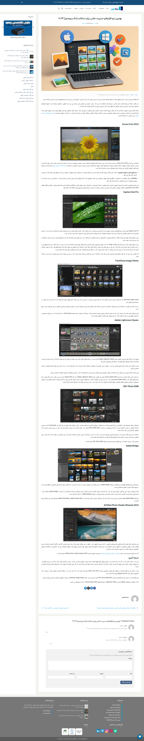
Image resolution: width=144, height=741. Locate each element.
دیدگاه (130, 658)
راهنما (76, 9)
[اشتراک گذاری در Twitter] (91, 588)
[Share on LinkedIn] (85, 588)
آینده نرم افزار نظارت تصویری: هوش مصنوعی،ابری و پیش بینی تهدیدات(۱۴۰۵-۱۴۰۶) (15, 72)
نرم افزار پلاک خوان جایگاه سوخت (24, 92)
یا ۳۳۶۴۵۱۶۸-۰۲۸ (58, 2)
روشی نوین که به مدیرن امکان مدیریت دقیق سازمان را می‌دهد (16, 61)
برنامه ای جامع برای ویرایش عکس (110, 554)
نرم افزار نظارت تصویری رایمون (113, 710)
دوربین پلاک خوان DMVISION (113, 720)
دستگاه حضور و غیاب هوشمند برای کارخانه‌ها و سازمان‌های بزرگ (17, 56)
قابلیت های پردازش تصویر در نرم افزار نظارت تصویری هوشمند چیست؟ (16, 51)
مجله (132, 95)
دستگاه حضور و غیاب (27, 81)
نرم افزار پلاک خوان (28, 89)
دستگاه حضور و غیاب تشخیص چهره (112, 717)
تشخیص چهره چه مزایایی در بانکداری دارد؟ (56, 608)
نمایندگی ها (68, 9)
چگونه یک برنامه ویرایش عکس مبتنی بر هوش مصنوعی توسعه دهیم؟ (116, 608)
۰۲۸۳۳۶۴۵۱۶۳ (46, 711)
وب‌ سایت (71, 674)
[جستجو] (59, 8)
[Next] (3, 27)
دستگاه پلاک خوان (28, 78)
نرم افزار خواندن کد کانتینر (26, 98)
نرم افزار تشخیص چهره (59, 166)
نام (131, 674)
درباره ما (82, 9)
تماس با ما (88, 9)
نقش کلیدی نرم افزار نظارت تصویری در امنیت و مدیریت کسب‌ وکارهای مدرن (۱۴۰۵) (15, 67)
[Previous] (33, 27)
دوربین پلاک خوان (28, 84)
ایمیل (101, 674)
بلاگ (94, 9)
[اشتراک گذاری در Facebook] (94, 588)
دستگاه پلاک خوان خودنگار (114, 715)
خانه (107, 9)
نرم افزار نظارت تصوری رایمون (25, 101)
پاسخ (47, 632)
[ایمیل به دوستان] (88, 588)
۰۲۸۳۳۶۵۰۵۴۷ (46, 713)
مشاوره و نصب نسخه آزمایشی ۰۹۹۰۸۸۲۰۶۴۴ (77, 2)
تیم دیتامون (84, 23)
